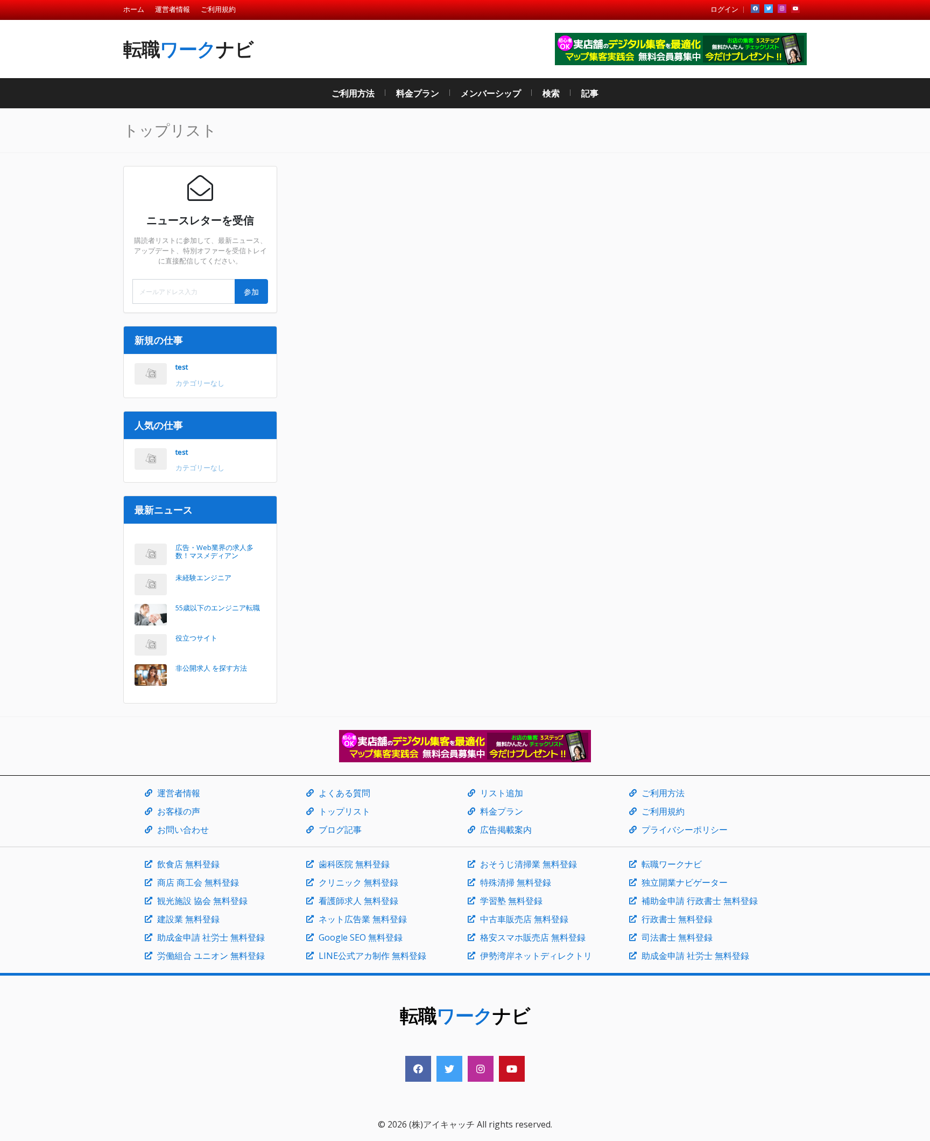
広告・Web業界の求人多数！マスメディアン (214, 551)
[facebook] (755, 8)
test (181, 367)
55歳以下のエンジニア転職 (217, 608)
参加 (251, 292)
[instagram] (782, 8)
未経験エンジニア (203, 577)
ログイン (724, 9)
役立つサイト (196, 638)
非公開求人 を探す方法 (211, 668)
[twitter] (768, 8)
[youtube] (795, 8)
